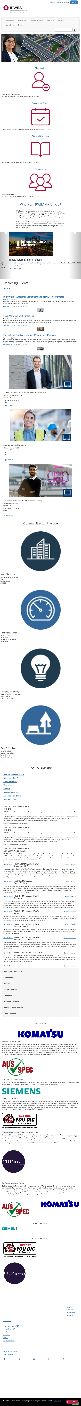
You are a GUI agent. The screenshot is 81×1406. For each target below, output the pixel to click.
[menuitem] (53, 1)
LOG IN (74, 2)
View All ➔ (6, 283)
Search (20, 25)
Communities (22, 20)
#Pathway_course (21, 301)
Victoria (6, 784)
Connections (40, 169)
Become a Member (70, 859)
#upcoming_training (9, 301)
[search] (74, 30)
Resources (50, 20)
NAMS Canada (9, 794)
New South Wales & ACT (13, 769)
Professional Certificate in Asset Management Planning (29, 330)
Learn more (57, 1401)
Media (59, 2)
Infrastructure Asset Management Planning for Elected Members (33, 291)
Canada (45, 215)
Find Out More (8, 859)
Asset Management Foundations (18, 310)
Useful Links (10, 25)
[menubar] (59, 1)
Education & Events (37, 20)
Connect (61, 20)
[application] (40, 48)
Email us (6, 1366)
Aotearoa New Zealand (13, 791)
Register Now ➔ (8, 400)
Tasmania (7, 780)
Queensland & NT (10, 773)
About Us (52, 2)
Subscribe (69, 1311)
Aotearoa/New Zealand (10, 1346)
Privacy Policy (70, 1308)
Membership (10, 20)
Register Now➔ (8, 455)
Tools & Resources (40, 136)
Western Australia (11, 787)
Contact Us (65, 2)
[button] (6, 253)
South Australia (10, 776)
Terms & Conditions (69, 1304)
